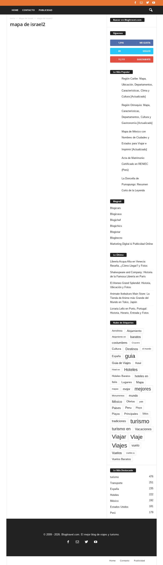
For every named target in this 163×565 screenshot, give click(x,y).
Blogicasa (115, 214)
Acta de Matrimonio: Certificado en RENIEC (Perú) (135, 163)
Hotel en (116, 369)
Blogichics (116, 225)
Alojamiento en (119, 337)
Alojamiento (134, 330)
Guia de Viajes (121, 363)
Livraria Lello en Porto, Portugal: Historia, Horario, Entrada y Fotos (129, 310)
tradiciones (119, 421)
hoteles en (141, 376)
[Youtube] (153, 3)
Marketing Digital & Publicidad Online (131, 243)
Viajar (119, 437)
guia (130, 356)
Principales (131, 413)
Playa (139, 407)
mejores (143, 388)
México (117, 401)
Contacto (28, 10)
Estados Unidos (119, 506)
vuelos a (130, 453)
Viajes (119, 445)
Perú (112, 512)
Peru (128, 407)
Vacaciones (143, 429)
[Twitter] (147, 3)
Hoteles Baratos (121, 376)
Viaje (136, 437)
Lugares (126, 382)
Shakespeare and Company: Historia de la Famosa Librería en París (131, 274)
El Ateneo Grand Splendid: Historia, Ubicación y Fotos (130, 285)
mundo (133, 395)
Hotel (138, 363)
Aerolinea (117, 330)
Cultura (116, 348)
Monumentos (118, 395)
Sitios (145, 413)
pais (141, 401)
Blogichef (115, 219)
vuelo (135, 445)
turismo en (121, 429)
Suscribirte (143, 59)
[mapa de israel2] (56, 81)
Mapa (140, 382)
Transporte (116, 483)
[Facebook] (135, 3)
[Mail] (141, 3)
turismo (139, 421)
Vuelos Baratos (121, 459)
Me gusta (145, 42)
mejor (126, 389)
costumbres (119, 342)
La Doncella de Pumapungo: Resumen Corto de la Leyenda (135, 184)
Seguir (146, 51)
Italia (114, 382)
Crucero (136, 343)
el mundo (146, 349)
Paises (116, 408)
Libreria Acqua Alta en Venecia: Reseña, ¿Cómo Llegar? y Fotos (128, 263)
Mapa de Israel (26, 18)
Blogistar (115, 231)
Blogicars (115, 208)
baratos (135, 337)
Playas (116, 413)
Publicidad (45, 10)
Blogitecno (116, 237)
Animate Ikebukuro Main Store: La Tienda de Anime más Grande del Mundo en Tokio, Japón (129, 298)
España (116, 356)
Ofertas (130, 401)
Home (15, 10)
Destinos (131, 349)
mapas (115, 389)
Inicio (12, 18)
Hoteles (131, 369)
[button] (150, 10)
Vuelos (117, 453)
